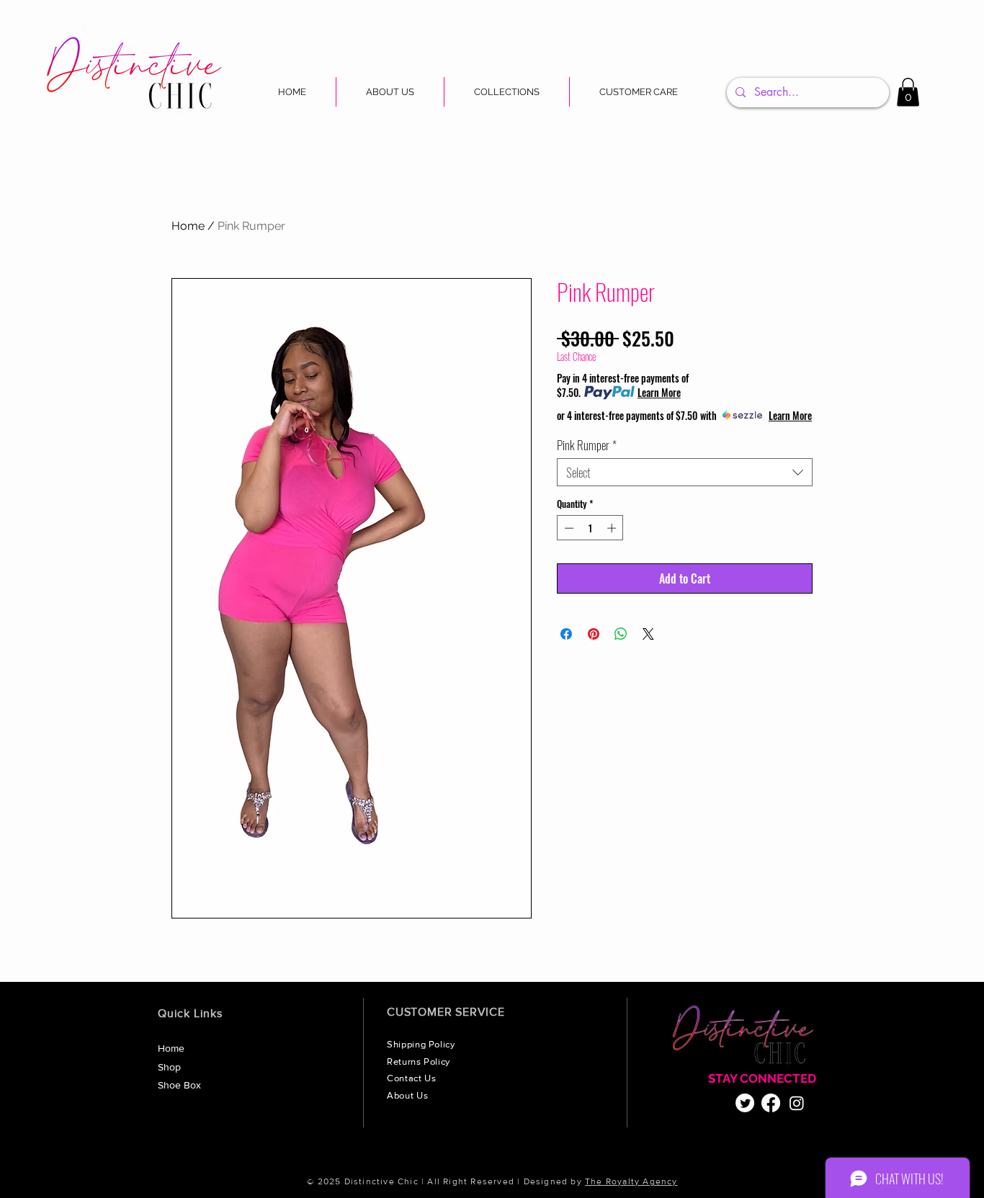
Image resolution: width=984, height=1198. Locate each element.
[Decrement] (567, 528)
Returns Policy (420, 1061)
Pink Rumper (587, 444)
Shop (169, 1067)
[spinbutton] (590, 528)
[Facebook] (770, 1103)
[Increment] (613, 528)
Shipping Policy (422, 1044)
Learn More (659, 392)
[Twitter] (744, 1103)
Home (188, 226)
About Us (409, 1095)
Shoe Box (179, 1085)
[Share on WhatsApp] (621, 634)
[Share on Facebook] (566, 634)
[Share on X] (648, 634)
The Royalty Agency (631, 1181)
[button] (506, 92)
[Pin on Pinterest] (593, 634)
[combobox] (685, 472)
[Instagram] (796, 1103)
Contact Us (413, 1078)
